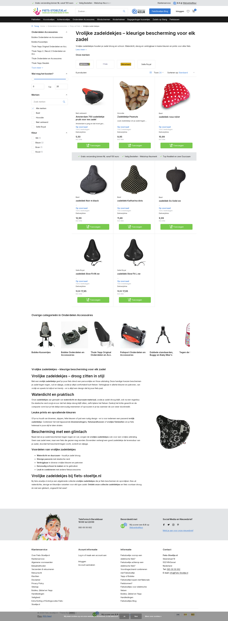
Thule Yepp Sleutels (40, 63)
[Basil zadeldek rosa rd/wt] (176, 96)
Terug (36, 26)
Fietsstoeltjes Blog (128, 601)
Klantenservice (164, 3)
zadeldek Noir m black (87, 200)
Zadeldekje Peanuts (127, 116)
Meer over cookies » (153, 616)
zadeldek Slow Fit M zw (87, 273)
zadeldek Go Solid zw (170, 200)
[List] (150, 72)
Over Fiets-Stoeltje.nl (41, 555)
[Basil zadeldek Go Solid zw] (176, 180)
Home (42, 26)
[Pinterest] (178, 524)
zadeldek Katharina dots (130, 200)
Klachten (35, 576)
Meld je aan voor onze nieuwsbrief (178, 530)
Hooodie (39, 117)
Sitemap (35, 587)
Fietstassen (174, 19)
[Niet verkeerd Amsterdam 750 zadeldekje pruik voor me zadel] (92, 96)
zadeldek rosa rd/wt (169, 116)
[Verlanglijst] (188, 11)
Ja (124, 616)
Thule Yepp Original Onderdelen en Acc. (49, 46)
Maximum (61, 86)
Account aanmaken (86, 565)
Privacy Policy (38, 583)
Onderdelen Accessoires (83, 19)
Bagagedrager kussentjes (138, 19)
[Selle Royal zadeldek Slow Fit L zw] (134, 253)
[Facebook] (164, 524)
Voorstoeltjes (48, 19)
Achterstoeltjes (63, 19)
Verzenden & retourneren (43, 569)
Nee (136, 616)
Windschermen (103, 19)
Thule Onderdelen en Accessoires (47, 58)
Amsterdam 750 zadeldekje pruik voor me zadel (90, 118)
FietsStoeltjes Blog (160, 11)
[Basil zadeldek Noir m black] (92, 179)
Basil (37, 113)
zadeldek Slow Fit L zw (128, 273)
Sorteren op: (172, 72)
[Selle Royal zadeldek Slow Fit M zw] (92, 253)
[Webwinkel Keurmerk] (138, 11)
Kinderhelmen (119, 19)
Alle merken (40, 108)
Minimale (38, 86)
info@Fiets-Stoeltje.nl (179, 573)
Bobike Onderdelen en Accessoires (47, 37)
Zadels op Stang (160, 19)
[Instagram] (173, 524)
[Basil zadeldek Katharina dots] (134, 179)
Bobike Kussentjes (40, 42)
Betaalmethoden (39, 566)
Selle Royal (40, 127)
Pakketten (36, 19)
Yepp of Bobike (127, 576)
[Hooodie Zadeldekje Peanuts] (134, 96)
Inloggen (82, 561)
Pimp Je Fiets (75, 26)
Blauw (39, 142)
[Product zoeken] (124, 11)
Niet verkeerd (41, 122)
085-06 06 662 (173, 569)
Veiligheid (36, 597)
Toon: (156, 72)
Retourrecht (37, 573)
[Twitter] (169, 524)
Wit (38, 138)
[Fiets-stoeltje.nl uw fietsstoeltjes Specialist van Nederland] (51, 11)
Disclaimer (36, 580)
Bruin (38, 147)
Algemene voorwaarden (42, 562)
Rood (39, 152)
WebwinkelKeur (189, 3)
